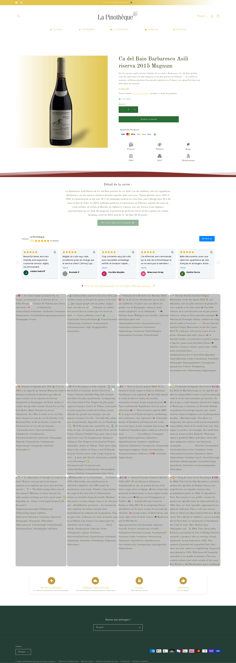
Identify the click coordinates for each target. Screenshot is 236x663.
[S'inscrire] (139, 627)
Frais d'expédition (141, 93)
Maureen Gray (155, 272)
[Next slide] (218, 262)
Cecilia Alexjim (116, 272)
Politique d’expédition (140, 661)
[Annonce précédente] (78, 2)
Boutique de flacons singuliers (44, 661)
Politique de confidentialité (69, 661)
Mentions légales (87, 661)
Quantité (122, 104)
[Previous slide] (18, 262)
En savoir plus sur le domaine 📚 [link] (118, 223)
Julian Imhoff (37, 271)
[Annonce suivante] (158, 2)
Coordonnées (125, 661)
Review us (207, 238)
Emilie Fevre (193, 272)
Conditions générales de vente (107, 661)
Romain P (74, 272)
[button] (19, 16)
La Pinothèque (37, 237)
